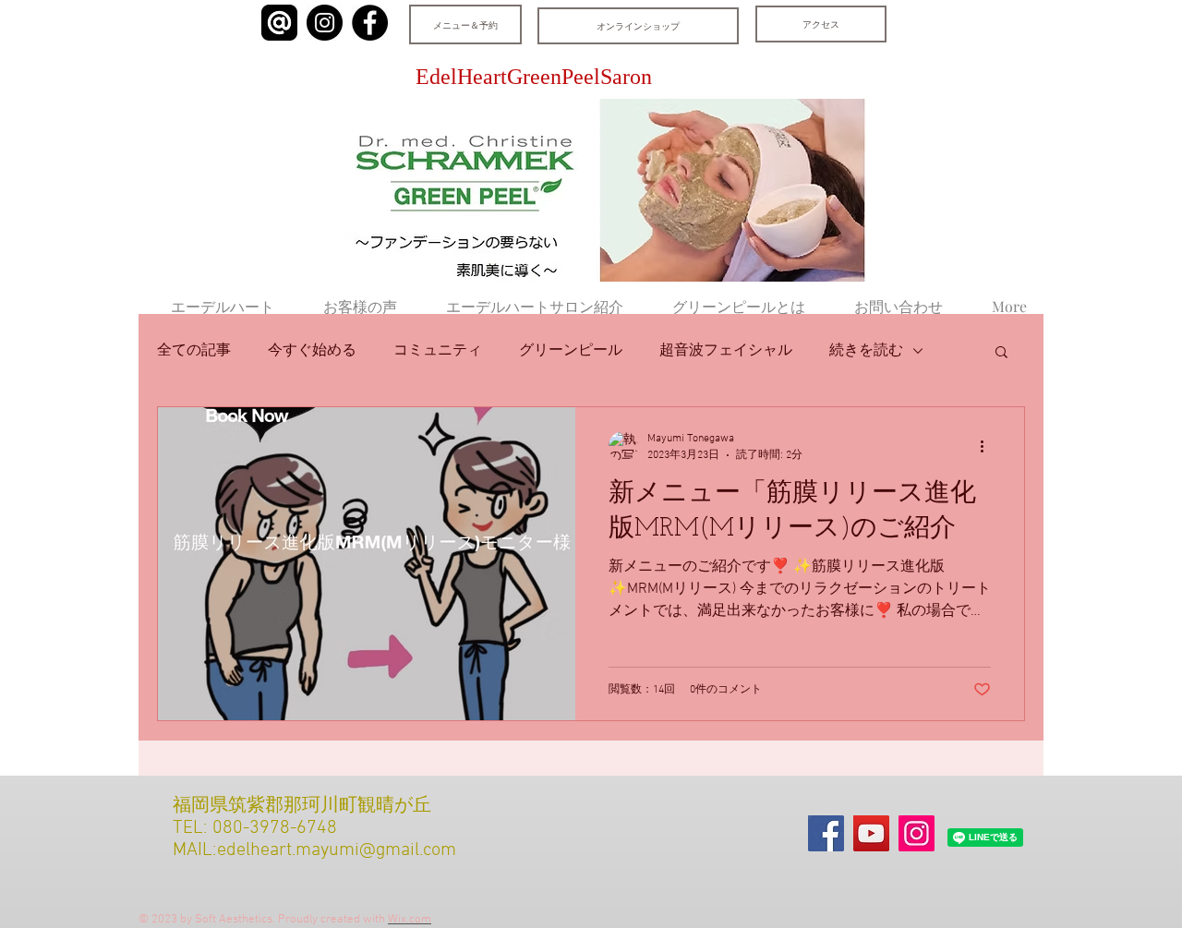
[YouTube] (871, 833)
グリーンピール (570, 351)
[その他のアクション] (988, 446)
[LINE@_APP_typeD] (279, 23)
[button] (1001, 353)
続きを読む (866, 351)
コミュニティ (437, 351)
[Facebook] (370, 23)
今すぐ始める (312, 351)
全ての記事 (194, 351)
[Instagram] (325, 23)
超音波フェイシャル (725, 351)
